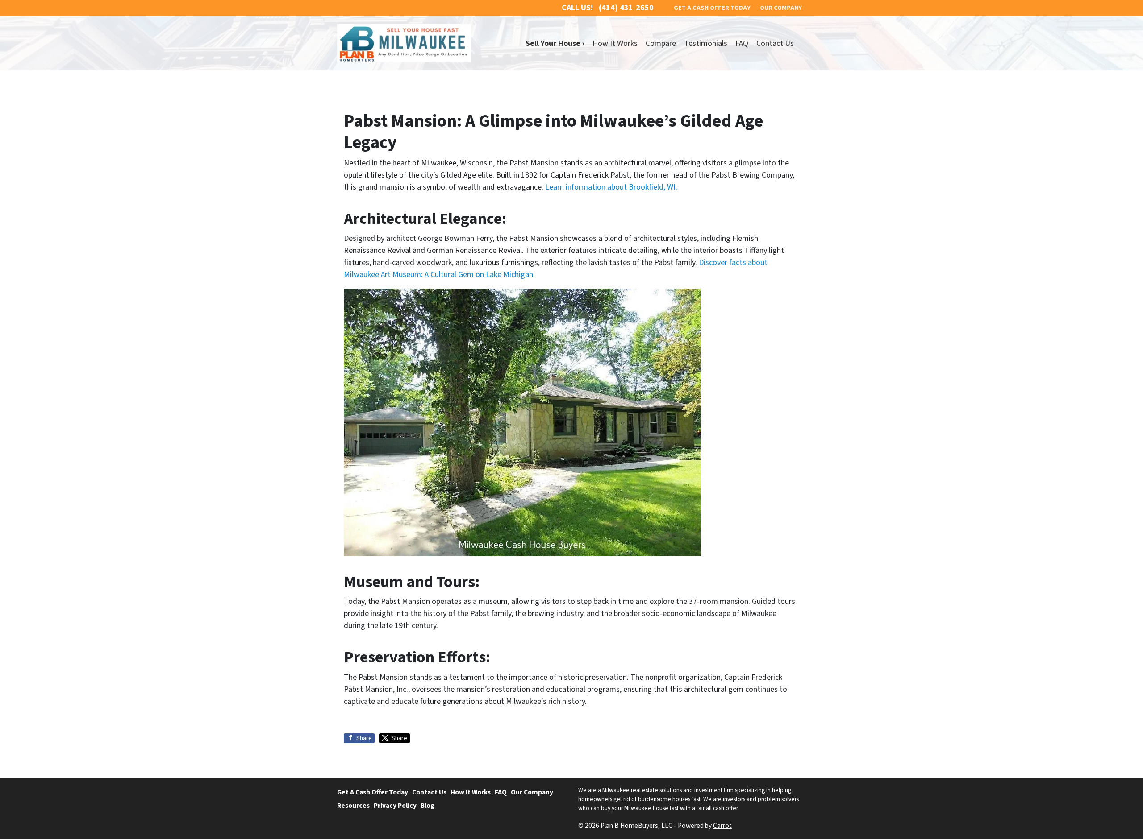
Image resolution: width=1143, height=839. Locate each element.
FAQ (741, 43)
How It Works (615, 43)
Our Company (532, 792)
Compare (661, 43)
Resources (353, 805)
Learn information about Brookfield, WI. (611, 187)
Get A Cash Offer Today (372, 792)
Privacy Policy (395, 805)
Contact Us (775, 43)
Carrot (722, 826)
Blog (427, 805)
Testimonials (705, 43)
